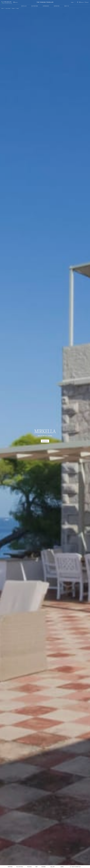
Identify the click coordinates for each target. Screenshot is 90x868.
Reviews (43, 866)
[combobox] (73, 2)
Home (2, 8)
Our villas (23, 6)
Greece (13, 8)
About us (66, 6)
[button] (77, 2)
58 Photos (45, 441)
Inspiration (56, 6)
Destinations (34, 6)
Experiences (46, 6)
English (72, 2)
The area (29, 866)
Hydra (17, 8)
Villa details (19, 866)
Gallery (52, 866)
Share (62, 866)
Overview (10, 866)
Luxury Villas (7, 8)
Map (37, 866)
